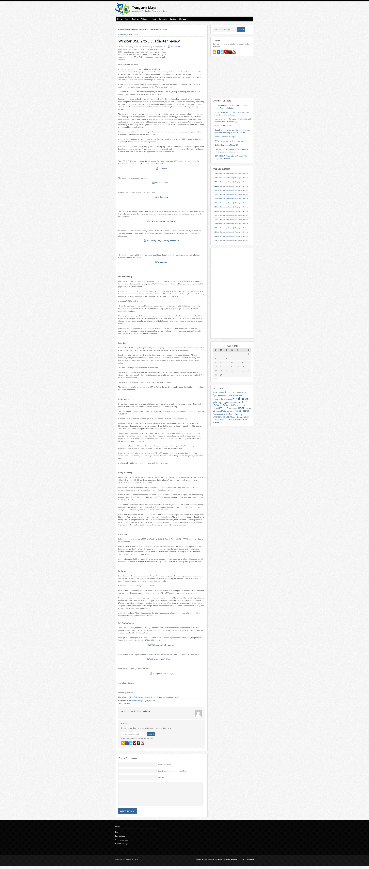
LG (214, 411)
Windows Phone (240, 419)
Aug (236, 178)
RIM (227, 414)
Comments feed (121, 840)
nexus (232, 411)
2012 (215, 211)
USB (128, 703)
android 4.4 (241, 392)
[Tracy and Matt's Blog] (122, 14)
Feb (221, 190)
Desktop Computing (131, 29)
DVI (124, 703)
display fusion (156, 697)
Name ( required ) (164, 764)
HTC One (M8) (228, 405)
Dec (246, 194)
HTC (245, 402)
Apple (216, 395)
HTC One (217, 405)
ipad (224, 408)
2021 (215, 186)
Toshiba (216, 420)
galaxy (216, 402)
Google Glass (233, 402)
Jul (234, 178)
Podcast (152, 19)
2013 (215, 207)
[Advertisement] (220, 8)
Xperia (216, 422)
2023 (215, 178)
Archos (223, 395)
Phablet (216, 414)
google (224, 402)
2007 (215, 232)
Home (119, 19)
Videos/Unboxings (215, 859)
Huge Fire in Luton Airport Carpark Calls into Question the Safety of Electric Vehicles (232, 131)
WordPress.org (121, 844)
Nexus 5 (239, 410)
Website (161, 778)
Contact (173, 19)
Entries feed (120, 836)
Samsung (235, 414)
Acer (215, 392)
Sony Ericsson (236, 417)
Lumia (218, 411)
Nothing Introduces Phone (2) (226, 145)
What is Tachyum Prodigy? (224, 136)
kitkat (241, 407)
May (229, 173)
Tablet (245, 417)
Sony (228, 416)
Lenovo (247, 408)
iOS (220, 408)
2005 (215, 240)
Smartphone (219, 416)
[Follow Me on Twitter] (130, 743)
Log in (117, 832)
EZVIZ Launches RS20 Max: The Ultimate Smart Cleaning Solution (230, 106)
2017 (215, 190)
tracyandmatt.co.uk (170, 697)
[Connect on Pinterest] (134, 743)
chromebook (220, 399)
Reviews (135, 19)
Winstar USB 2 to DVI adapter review (149, 41)
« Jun (214, 378)
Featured (241, 398)
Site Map (182, 19)
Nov (244, 178)
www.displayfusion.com (127, 683)
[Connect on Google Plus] (138, 743)
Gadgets (145, 701)
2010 (215, 219)
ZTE (220, 422)
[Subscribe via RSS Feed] (123, 743)
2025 (215, 173)
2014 (215, 203)
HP (240, 402)
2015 (215, 199)
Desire (229, 399)
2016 (215, 194)
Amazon (221, 392)
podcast (222, 414)
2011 (215, 215)
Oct (241, 178)
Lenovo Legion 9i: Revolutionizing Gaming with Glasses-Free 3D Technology (232, 120)
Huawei (216, 408)
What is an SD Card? (222, 126)
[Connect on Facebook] (127, 743)
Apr (227, 178)
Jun (232, 173)
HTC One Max (240, 405)
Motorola (225, 411)
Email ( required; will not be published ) (172, 771)
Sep (239, 194)
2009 (215, 224)
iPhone (229, 408)
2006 (215, 236)
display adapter (144, 697)
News (127, 19)
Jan (219, 190)
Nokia (246, 410)
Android (230, 392)
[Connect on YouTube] (142, 743)
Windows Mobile (225, 420)
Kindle (235, 408)
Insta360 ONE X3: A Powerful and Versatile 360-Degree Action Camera (231, 150)
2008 (215, 228)
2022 (215, 182)
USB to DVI (132, 697)
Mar (224, 190)
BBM (228, 396)
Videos (144, 19)
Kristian (123, 35)
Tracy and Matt (144, 7)
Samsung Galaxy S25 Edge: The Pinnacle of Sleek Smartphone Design (231, 113)
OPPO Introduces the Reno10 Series (228, 141)
